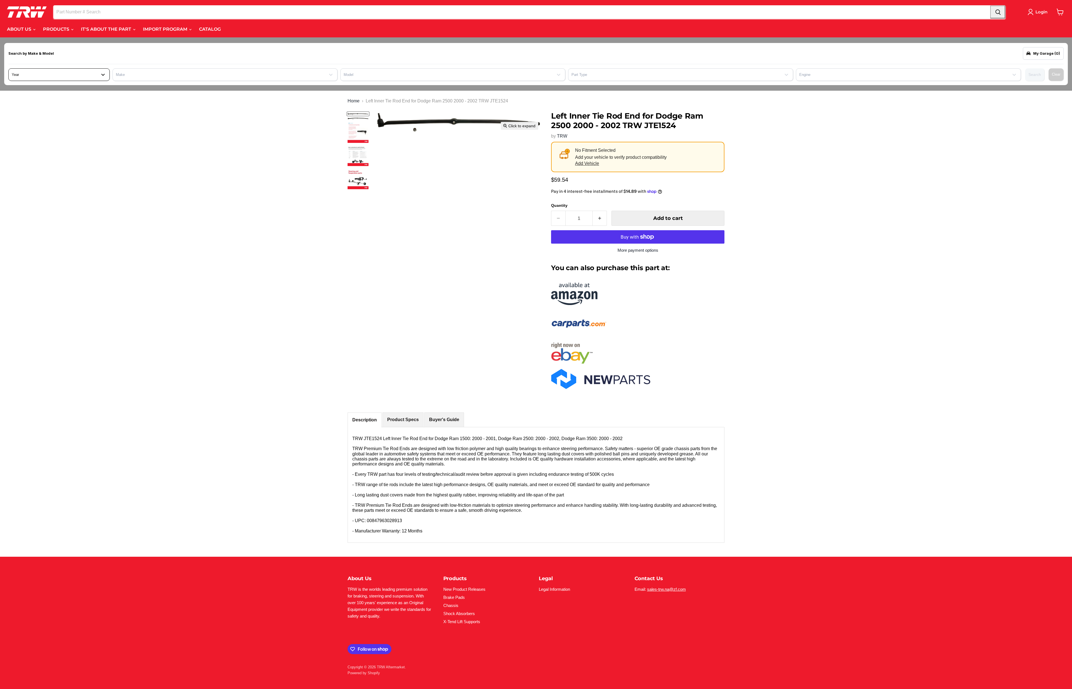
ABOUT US (19, 29)
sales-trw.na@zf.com (666, 589)
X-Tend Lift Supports (461, 621)
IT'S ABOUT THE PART (106, 29)
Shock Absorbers (459, 613)
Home (354, 101)
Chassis (450, 605)
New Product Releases (464, 589)
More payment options (638, 250)
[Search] (997, 12)
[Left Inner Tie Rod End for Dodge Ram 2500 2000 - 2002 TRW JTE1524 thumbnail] (358, 114)
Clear (1056, 74)
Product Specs (403, 419)
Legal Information (554, 589)
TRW (562, 136)
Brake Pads (454, 597)
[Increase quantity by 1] (600, 218)
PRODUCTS (56, 29)
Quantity (559, 205)
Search (1034, 74)
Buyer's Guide (444, 419)
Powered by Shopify (364, 673)
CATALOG (210, 29)
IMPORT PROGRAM (165, 29)
